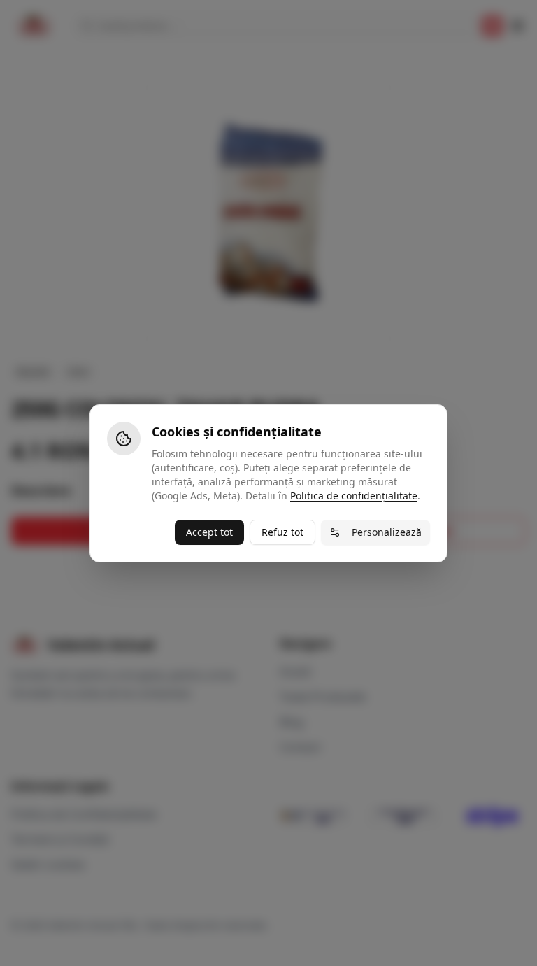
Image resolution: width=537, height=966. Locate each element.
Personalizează (387, 532)
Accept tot (209, 532)
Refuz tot (282, 532)
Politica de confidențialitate (353, 495)
